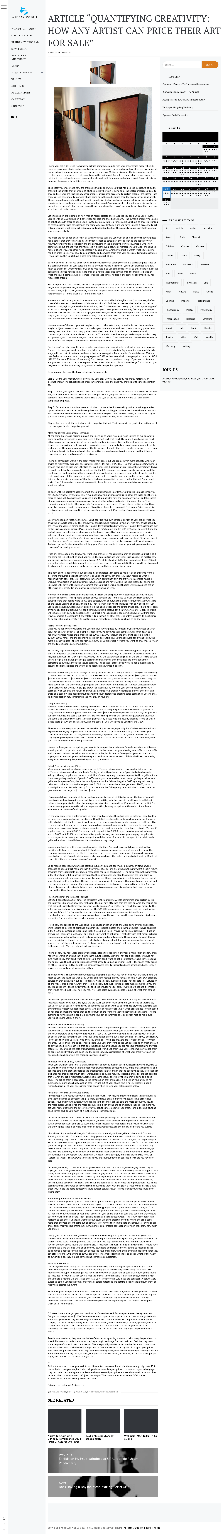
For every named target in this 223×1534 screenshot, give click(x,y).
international (172, 282)
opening (170, 300)
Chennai (196, 237)
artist (193, 228)
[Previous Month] (166, 136)
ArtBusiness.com (76, 1385)
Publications (21, 92)
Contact (17, 106)
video (183, 337)
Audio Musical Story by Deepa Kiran (99, 1437)
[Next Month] (214, 136)
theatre (208, 327)
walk (196, 337)
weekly (209, 337)
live (206, 282)
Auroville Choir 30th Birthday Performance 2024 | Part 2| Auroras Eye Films (64, 1439)
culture (169, 255)
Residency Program (25, 42)
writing (186, 346)
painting (104, 1392)
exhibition (188, 264)
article (179, 228)
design (197, 255)
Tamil (193, 327)
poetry (189, 309)
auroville (208, 228)
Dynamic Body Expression (175, 115)
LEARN (15, 65)
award (79, 1392)
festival (205, 264)
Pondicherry (206, 309)
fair (84, 1392)
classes (185, 246)
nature (182, 291)
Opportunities (21, 35)
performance (203, 300)
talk (181, 327)
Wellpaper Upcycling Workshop (177, 107)
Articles (17, 86)
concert (200, 246)
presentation (172, 318)
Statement (19, 48)
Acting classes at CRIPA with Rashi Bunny (183, 99)
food (180, 273)
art (167, 228)
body (182, 237)
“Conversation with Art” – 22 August (180, 91)
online (209, 291)
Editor (67, 53)
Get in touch (208, 378)
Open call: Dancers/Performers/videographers (185, 84)
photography (172, 309)
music (168, 291)
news (196, 291)
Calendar (18, 99)
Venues (16, 79)
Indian (193, 273)
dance (184, 255)
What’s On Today (23, 28)
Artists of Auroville (19, 57)
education (171, 264)
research (113, 1392)
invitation (192, 282)
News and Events (58, 1392)
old (69, 1392)
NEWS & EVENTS (22, 72)
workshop (171, 346)
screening (207, 318)
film (168, 273)
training (169, 337)
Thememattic (152, 1528)
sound (169, 327)
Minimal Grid (132, 1528)
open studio (93, 1392)
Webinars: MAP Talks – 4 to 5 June (140, 1437)
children (170, 246)
